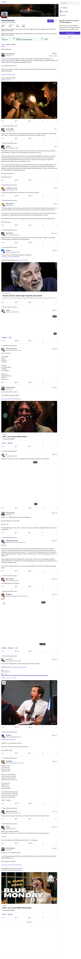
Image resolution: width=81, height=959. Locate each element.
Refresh (3, 677)
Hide (54, 83)
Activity (3, 44)
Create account (70, 33)
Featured (13, 44)
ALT (55, 117)
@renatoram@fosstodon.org (7, 22)
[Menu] (55, 21)
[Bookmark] (43, 121)
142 (10, 26)
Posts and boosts (6, 49)
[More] (56, 121)
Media (8, 44)
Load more (29, 922)
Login (69, 36)
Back (4, 2)
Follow (50, 21)
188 (2, 26)
